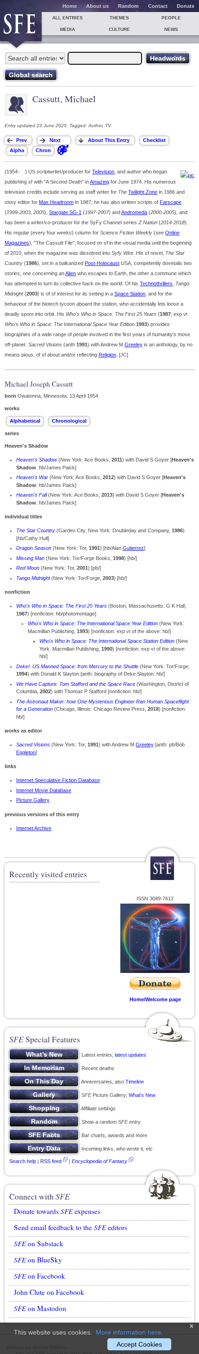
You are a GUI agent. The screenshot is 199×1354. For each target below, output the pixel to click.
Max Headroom (56, 202)
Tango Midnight (33, 578)
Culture (119, 29)
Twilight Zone (142, 192)
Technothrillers (156, 283)
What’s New (142, 1095)
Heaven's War (32, 477)
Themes (119, 17)
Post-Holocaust (102, 263)
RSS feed (51, 1161)
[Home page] (21, 26)
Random (128, 6)
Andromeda (134, 212)
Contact (158, 6)
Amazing (99, 182)
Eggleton (26, 752)
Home (69, 6)
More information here (128, 1332)
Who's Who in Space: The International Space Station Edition (106, 641)
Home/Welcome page (155, 999)
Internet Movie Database (43, 790)
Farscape (170, 202)
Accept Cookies (139, 1344)
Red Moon (27, 568)
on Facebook (39, 1275)
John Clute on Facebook (49, 1292)
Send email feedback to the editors (70, 1227)
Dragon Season (33, 548)
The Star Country (35, 530)
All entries (67, 17)
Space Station (129, 293)
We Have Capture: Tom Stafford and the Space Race (75, 684)
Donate (185, 6)
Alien (70, 273)
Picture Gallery (33, 800)
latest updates (130, 1055)
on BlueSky (38, 1259)
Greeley (133, 344)
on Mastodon (40, 1308)
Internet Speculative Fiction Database (58, 780)
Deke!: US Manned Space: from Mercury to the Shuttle (77, 666)
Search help (22, 1161)
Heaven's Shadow (36, 459)
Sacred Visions (33, 744)
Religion (107, 354)
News (171, 29)
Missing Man (30, 558)
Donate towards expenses (57, 1211)
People (171, 17)
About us (97, 6)
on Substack (38, 1243)
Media (67, 29)
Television (103, 171)
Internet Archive (33, 828)
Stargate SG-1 (65, 212)
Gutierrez (133, 548)
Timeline (134, 1081)
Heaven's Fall (31, 495)
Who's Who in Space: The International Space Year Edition (93, 623)
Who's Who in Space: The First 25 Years (61, 606)
